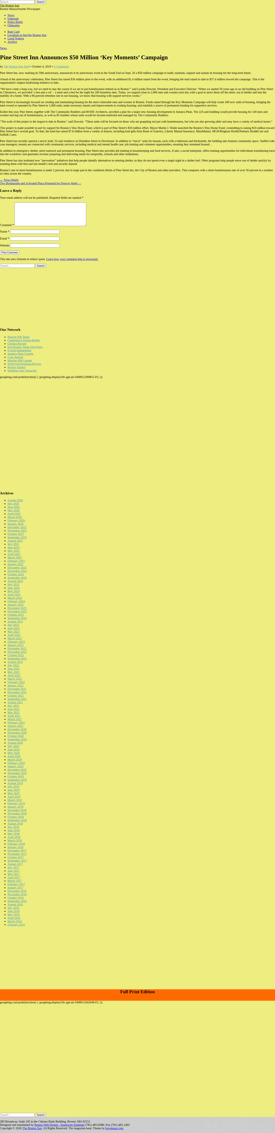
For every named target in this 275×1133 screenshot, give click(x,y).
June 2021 (13, 709)
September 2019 (17, 779)
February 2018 (16, 843)
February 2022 (16, 682)
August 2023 (15, 621)
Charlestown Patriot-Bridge (23, 340)
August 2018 (15, 823)
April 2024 (13, 594)
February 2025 (16, 560)
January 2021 (15, 726)
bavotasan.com (114, 1128)
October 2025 (15, 534)
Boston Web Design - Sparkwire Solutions (59, 1124)
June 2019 (13, 790)
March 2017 (14, 880)
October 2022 (15, 655)
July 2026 (13, 503)
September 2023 (17, 618)
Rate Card (13, 31)
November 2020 (17, 732)
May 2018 (13, 833)
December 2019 (16, 769)
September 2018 (17, 820)
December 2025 (16, 527)
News (10, 15)
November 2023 (17, 611)
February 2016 (16, 924)
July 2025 (13, 544)
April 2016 (13, 917)
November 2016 (17, 894)
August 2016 (15, 904)
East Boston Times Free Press (24, 347)
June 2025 (13, 547)
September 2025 (17, 537)
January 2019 (15, 806)
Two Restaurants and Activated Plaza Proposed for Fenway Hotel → (40, 183)
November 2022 (17, 651)
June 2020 (13, 749)
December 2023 (16, 608)
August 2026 (15, 500)
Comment (7, 225)
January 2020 (15, 766)
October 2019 (15, 776)
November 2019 (17, 773)
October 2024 (15, 574)
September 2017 (17, 860)
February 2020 (16, 763)
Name (4, 231)
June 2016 (13, 911)
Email (4, 238)
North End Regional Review (24, 363)
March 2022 (14, 678)
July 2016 (13, 907)
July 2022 (13, 665)
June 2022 (13, 668)
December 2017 (16, 850)
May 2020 (13, 752)
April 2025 (13, 554)
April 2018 (13, 837)
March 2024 (14, 598)
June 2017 (13, 870)
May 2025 (13, 550)
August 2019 (15, 783)
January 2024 (15, 604)
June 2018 (13, 830)
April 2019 (13, 796)
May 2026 (13, 510)
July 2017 (13, 867)
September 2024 (17, 577)
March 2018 (14, 840)
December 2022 (16, 648)
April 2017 (13, 877)
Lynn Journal (15, 357)
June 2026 (13, 507)
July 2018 (13, 827)
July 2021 (13, 705)
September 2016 (17, 901)
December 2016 (16, 891)
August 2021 (15, 702)
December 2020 (16, 729)
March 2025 (14, 557)
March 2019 (14, 800)
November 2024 (17, 571)
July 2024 (13, 584)
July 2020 (13, 746)
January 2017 (15, 887)
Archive (12, 41)
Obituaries (13, 25)
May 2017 (13, 874)
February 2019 (16, 803)
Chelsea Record (16, 343)
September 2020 (17, 739)
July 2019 (13, 786)
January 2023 (15, 645)
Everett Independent (19, 350)
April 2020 (13, 756)
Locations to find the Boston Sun (26, 35)
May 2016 (13, 914)
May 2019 (13, 793)
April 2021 (13, 715)
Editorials (13, 18)
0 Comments (61, 66)
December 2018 (16, 810)
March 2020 (14, 759)
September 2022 (17, 658)
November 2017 (17, 854)
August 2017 (15, 864)
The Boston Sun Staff (16, 66)
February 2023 (16, 641)
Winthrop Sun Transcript (21, 370)
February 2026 (16, 520)
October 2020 (15, 736)
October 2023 (15, 614)
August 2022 (15, 662)
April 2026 (13, 513)
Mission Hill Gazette (19, 360)
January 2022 (15, 685)
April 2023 (13, 635)
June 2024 (13, 587)
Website (4, 245)
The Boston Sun (9, 5)
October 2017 (15, 857)
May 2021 (13, 712)
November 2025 (17, 530)
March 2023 (14, 638)
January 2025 (15, 564)
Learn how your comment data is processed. (72, 259)
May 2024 (13, 591)
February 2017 (16, 884)
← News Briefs (9, 180)
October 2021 (15, 695)
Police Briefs (15, 22)
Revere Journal (16, 367)
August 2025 (15, 540)
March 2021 (14, 719)
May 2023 (13, 631)
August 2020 (15, 742)
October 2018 (15, 816)
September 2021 (17, 699)
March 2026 (14, 517)
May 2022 (13, 672)
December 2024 (16, 567)
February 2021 (16, 722)
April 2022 (13, 675)
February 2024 (16, 601)
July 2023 (13, 624)
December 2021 (16, 688)
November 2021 (17, 692)
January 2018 (15, 847)
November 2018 (17, 813)
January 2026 (15, 523)
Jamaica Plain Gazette (20, 353)
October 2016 (15, 897)
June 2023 (13, 628)
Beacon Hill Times (18, 336)
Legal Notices (15, 38)
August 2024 (15, 581)
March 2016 (14, 921)
